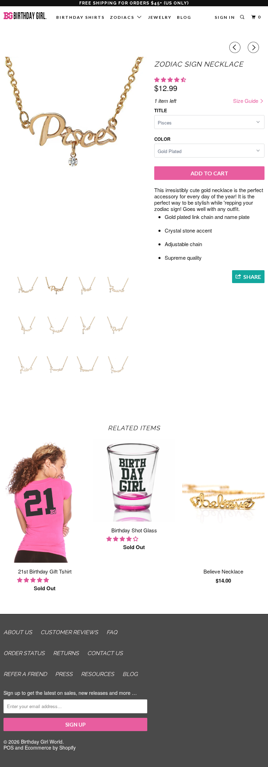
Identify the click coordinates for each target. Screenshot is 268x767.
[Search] (243, 17)
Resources (97, 674)
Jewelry (160, 17)
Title (160, 110)
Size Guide (246, 100)
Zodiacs (123, 17)
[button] (170, 79)
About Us (17, 632)
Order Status (24, 653)
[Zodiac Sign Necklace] (75, 164)
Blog (184, 17)
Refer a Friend (25, 674)
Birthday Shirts (80, 17)
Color (162, 139)
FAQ (111, 632)
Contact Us (105, 653)
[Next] (254, 47)
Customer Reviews (69, 632)
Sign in (225, 17)
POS (8, 747)
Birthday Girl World (41, 741)
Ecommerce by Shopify (50, 747)
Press (64, 674)
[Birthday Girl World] (25, 15)
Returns (66, 653)
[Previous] (236, 47)
